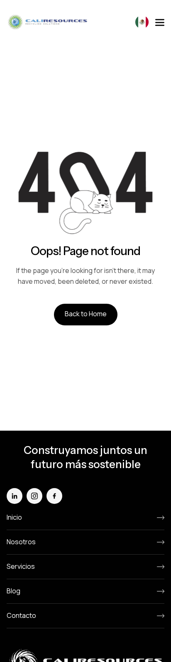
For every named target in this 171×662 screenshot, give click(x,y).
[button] (142, 22)
